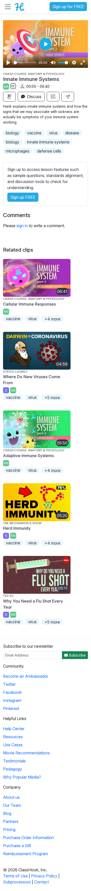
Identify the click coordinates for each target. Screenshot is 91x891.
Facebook (12, 692)
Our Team (12, 805)
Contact (41, 881)
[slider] (25, 62)
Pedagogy (12, 768)
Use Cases (13, 744)
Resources (13, 736)
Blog (7, 813)
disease (72, 132)
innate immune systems (48, 141)
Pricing (9, 829)
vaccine (34, 132)
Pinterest (11, 708)
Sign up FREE (22, 197)
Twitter (9, 684)
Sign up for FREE (68, 6)
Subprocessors (17, 881)
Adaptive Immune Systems (28, 455)
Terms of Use (15, 875)
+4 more (52, 318)
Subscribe (77, 655)
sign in (22, 225)
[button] (67, 97)
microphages (17, 151)
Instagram (12, 700)
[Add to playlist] (53, 96)
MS (6, 86)
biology (12, 132)
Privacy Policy (44, 875)
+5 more (52, 397)
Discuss (33, 96)
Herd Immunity (17, 528)
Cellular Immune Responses (29, 304)
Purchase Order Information (28, 837)
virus (53, 132)
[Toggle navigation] (8, 7)
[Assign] (9, 97)
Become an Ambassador (25, 676)
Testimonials (14, 760)
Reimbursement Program (25, 853)
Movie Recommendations (26, 752)
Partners (10, 821)
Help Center (14, 728)
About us (11, 797)
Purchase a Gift (17, 845)
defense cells (49, 151)
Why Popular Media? (22, 777)
